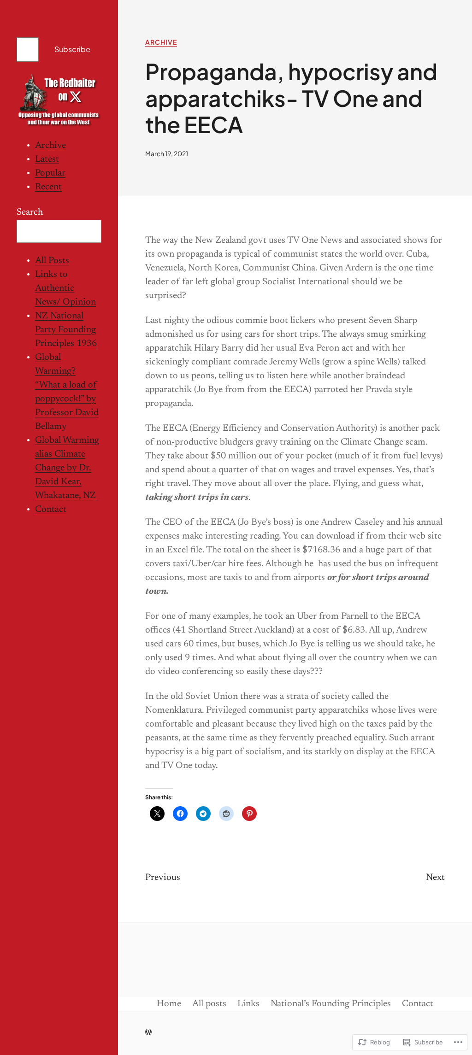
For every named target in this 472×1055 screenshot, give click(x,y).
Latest (47, 159)
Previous (162, 877)
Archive (50, 145)
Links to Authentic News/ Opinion (65, 288)
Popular (50, 173)
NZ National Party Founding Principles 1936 (66, 329)
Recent (48, 187)
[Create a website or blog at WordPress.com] (148, 1033)
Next (435, 877)
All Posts (52, 260)
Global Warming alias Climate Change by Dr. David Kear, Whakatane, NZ (67, 468)
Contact (50, 509)
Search (30, 212)
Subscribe (72, 49)
